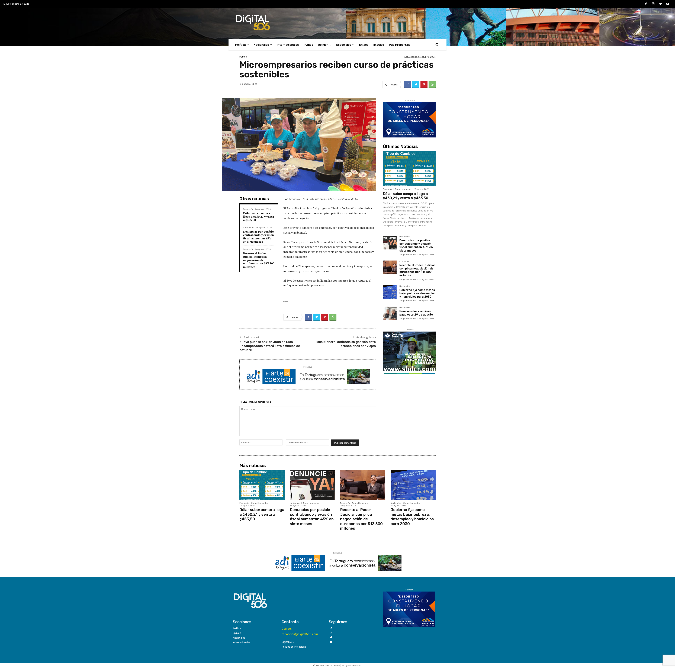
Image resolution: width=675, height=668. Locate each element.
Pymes (243, 57)
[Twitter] (660, 4)
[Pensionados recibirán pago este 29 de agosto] (390, 313)
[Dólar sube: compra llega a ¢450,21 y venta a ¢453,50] (409, 168)
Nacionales (248, 228)
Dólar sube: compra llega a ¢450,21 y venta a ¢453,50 (258, 216)
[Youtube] (667, 4)
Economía (248, 209)
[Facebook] (646, 4)
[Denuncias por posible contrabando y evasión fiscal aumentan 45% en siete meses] (390, 242)
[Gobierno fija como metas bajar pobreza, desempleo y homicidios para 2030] (390, 292)
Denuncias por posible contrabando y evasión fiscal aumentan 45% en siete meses (258, 237)
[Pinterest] (424, 84)
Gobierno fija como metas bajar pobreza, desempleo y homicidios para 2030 (417, 293)
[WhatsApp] (432, 84)
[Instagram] (653, 4)
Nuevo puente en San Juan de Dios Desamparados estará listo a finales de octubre (269, 346)
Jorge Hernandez (403, 189)
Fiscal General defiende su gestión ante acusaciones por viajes (345, 344)
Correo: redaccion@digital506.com (300, 631)
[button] (437, 44)
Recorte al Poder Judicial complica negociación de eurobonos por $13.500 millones (258, 260)
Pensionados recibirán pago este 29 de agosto (416, 313)
